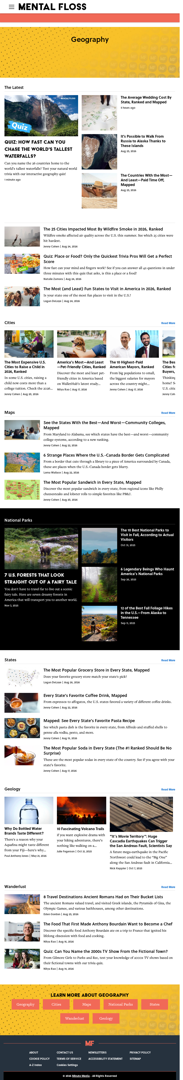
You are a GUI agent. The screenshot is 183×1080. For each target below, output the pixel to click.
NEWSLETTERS (97, 1052)
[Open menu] (11, 6)
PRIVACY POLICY (140, 1052)
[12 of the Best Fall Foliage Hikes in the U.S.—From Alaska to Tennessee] (128, 623)
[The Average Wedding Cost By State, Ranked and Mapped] (128, 113)
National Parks (120, 1004)
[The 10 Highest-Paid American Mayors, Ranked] (134, 363)
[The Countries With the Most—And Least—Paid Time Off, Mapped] (128, 190)
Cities (56, 1004)
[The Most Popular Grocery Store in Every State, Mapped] (89, 678)
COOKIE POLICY (39, 1059)
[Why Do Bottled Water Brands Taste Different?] (28, 833)
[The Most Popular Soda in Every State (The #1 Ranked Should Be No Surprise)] (89, 759)
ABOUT (33, 1052)
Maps (86, 1004)
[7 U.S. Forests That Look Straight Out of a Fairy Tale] (41, 567)
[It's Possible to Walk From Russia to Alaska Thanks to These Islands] (128, 151)
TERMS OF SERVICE (69, 1059)
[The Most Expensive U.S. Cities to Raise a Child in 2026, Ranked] (29, 363)
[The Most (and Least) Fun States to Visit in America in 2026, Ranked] (89, 296)
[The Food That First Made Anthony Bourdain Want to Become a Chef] (89, 932)
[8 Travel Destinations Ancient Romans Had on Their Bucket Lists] (89, 905)
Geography (25, 1004)
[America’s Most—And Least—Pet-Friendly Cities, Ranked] (81, 363)
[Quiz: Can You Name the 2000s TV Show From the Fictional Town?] (89, 960)
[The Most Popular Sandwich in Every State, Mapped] (89, 491)
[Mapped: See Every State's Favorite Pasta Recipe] (89, 729)
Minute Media (81, 1076)
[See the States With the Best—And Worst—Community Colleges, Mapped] (89, 433)
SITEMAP (135, 1059)
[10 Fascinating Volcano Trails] (81, 833)
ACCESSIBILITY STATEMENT (105, 1059)
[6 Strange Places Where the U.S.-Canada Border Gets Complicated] (89, 463)
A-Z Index (35, 1065)
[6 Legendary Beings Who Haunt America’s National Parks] (128, 584)
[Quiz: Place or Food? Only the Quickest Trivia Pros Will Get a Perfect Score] (89, 267)
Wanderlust (74, 1018)
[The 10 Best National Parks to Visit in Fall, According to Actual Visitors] (128, 545)
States (155, 1004)
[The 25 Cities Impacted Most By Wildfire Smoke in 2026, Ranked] (89, 237)
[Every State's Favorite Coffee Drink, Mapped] (89, 703)
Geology (106, 1018)
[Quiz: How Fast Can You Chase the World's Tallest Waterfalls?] (41, 138)
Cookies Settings (67, 1065)
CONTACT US (65, 1052)
